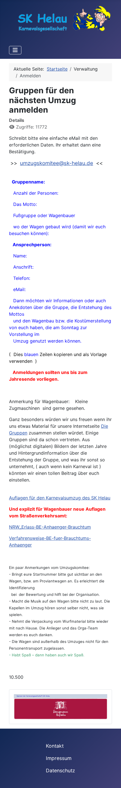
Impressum (58, 758)
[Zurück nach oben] (111, 778)
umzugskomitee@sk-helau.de (56, 163)
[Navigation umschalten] (15, 50)
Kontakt (55, 746)
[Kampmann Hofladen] (60, 706)
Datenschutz (60, 770)
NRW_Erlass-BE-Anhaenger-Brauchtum (50, 527)
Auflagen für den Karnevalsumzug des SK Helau (59, 498)
